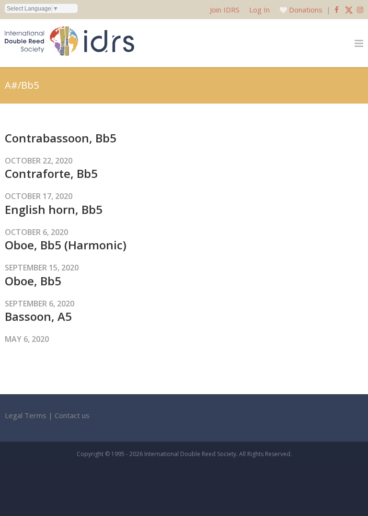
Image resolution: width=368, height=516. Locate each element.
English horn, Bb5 (54, 209)
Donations (305, 9)
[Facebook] (336, 9)
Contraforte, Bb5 (51, 173)
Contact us (72, 415)
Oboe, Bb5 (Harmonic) (65, 245)
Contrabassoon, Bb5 (60, 138)
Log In (259, 9)
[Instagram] (360, 9)
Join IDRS (225, 9)
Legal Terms (25, 415)
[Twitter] (349, 9)
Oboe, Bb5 (33, 281)
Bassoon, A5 (38, 316)
